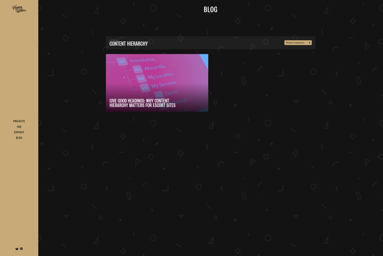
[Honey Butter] (19, 12)
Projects (19, 121)
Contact (19, 132)
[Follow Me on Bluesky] (17, 249)
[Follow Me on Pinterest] (21, 249)
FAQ (19, 126)
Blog (19, 137)
